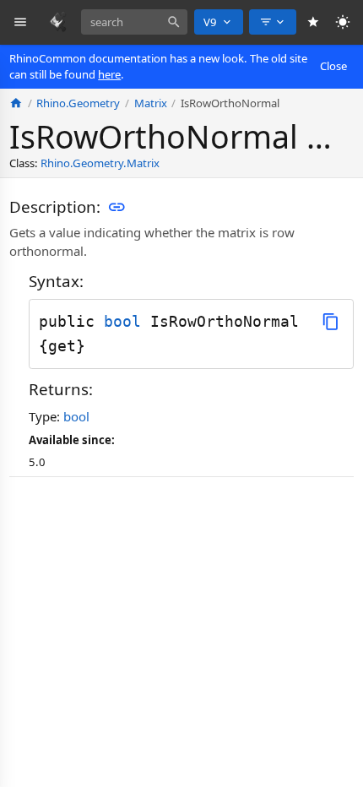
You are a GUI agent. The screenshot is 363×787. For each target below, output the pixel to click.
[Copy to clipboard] (330, 321)
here (109, 74)
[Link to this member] (116, 207)
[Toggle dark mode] (343, 22)
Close (333, 65)
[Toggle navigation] (21, 22)
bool (122, 321)
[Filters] (272, 22)
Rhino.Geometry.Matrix (100, 163)
